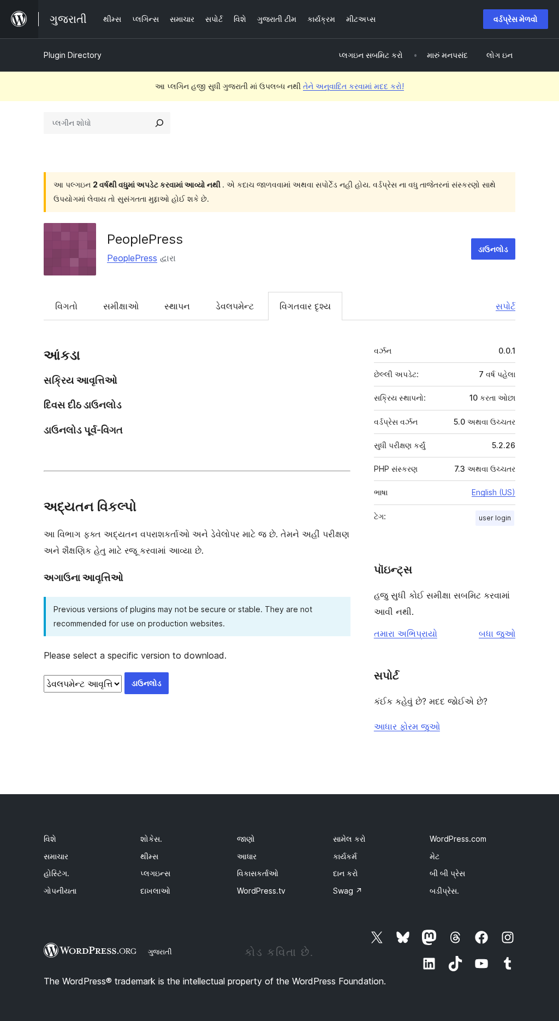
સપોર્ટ (505, 306)
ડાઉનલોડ (493, 249)
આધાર (247, 856)
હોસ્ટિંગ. (56, 873)
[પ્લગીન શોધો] (159, 123)
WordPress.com (458, 838)
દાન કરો (345, 873)
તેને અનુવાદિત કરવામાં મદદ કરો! (353, 86)
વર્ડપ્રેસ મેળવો (515, 19)
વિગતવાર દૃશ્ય (305, 306)
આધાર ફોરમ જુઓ (407, 726)
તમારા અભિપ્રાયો (405, 633)
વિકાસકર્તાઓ (257, 873)
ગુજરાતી (160, 951)
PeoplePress (145, 239)
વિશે (50, 838)
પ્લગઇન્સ (155, 873)
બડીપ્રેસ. (444, 890)
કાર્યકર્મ (345, 856)
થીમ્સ (149, 856)
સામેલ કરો (349, 838)
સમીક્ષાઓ (121, 306)
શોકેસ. (151, 838)
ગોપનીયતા (60, 890)
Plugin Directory (73, 55)
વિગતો (66, 306)
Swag (347, 890)
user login (495, 518)
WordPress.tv (261, 890)
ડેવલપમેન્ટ (235, 306)
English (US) (493, 492)
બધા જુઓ (497, 633)
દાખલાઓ (155, 890)
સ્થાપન (177, 306)
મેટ (434, 856)
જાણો (246, 838)
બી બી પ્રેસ (447, 873)
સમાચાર (56, 856)
